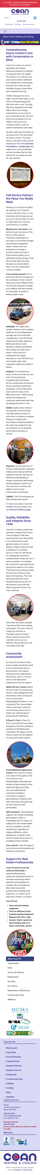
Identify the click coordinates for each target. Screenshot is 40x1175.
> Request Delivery (13, 1066)
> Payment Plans (12, 1061)
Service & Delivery (16, 972)
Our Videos (12, 986)
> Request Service (13, 1070)
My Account (9, 24)
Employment (13, 977)
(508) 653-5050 (9, 1113)
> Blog (8, 1092)
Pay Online (18, 24)
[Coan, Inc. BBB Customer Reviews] (22, 1142)
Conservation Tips (16, 995)
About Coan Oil (14, 959)
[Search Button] (35, 17)
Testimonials (13, 963)
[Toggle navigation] (5, 31)
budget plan (24, 146)
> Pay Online (10, 1052)
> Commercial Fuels (14, 1079)
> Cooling (9, 1088)
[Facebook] (14, 21)
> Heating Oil (10, 1074)
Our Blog (11, 981)
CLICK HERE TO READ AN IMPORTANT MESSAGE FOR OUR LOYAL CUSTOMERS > (20, 4)
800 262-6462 (21, 21)
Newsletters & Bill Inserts (19, 990)
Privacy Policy (27, 1170)
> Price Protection (13, 1057)
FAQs (10, 968)
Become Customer (29, 24)
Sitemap (18, 1170)
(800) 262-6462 (15, 1116)
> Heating (9, 1083)
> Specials (9, 1097)
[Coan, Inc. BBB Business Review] (10, 1142)
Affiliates (12, 999)
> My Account (11, 1048)
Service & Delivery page (19, 509)
